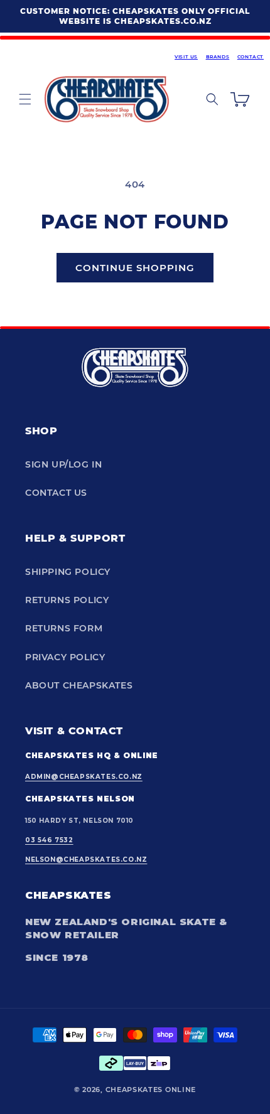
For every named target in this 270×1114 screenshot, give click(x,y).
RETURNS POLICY (67, 600)
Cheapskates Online (151, 1089)
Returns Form (63, 628)
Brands (218, 57)
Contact (250, 57)
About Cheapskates (78, 685)
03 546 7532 (49, 840)
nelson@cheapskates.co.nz (86, 859)
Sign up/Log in (63, 464)
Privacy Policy (65, 657)
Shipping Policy (68, 571)
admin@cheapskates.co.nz (84, 777)
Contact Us (56, 492)
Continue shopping (135, 268)
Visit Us (186, 57)
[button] (25, 99)
